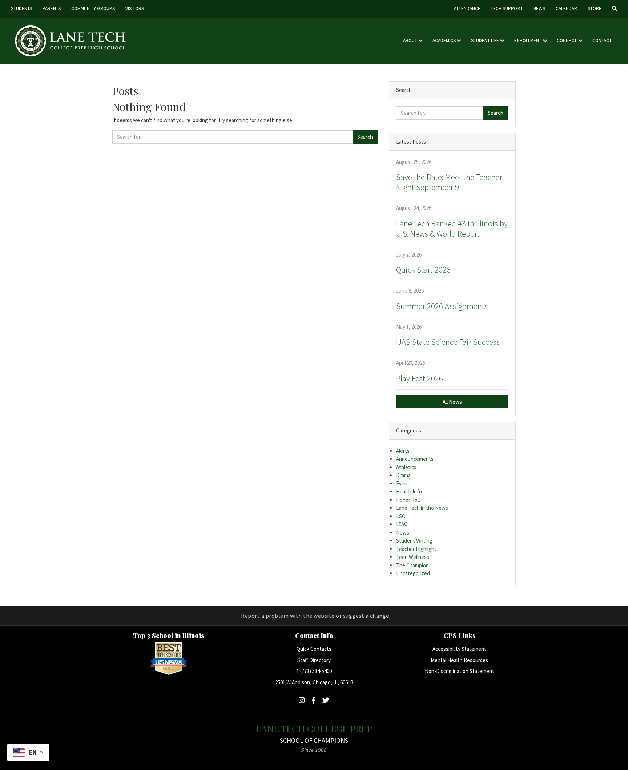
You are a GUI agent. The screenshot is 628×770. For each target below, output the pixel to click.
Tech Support (507, 8)
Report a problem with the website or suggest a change (315, 615)
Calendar (566, 8)
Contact (602, 40)
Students (21, 8)
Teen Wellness (412, 556)
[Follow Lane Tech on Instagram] (302, 700)
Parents (52, 8)
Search (365, 136)
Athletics (406, 467)
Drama (403, 475)
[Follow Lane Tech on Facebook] (313, 700)
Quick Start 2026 (423, 270)
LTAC (401, 524)
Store (594, 8)
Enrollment (528, 40)
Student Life (485, 40)
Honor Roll (408, 499)
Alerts (403, 450)
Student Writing (414, 540)
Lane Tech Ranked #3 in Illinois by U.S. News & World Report (452, 228)
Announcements (415, 458)
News (539, 8)
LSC (400, 516)
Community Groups (93, 8)
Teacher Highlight (416, 548)
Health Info (409, 491)
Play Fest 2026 (419, 378)
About (410, 40)
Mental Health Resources (459, 660)
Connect (567, 40)
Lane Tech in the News (422, 507)
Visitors (134, 8)
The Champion (412, 565)
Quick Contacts (314, 648)
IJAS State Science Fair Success (448, 342)
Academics (444, 40)
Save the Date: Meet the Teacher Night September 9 (449, 182)
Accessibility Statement (459, 648)
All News (452, 401)
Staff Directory (314, 660)
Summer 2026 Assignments (442, 306)
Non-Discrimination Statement (459, 671)
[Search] (614, 9)
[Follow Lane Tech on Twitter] (325, 700)
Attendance (467, 8)
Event (403, 483)
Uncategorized (413, 573)
